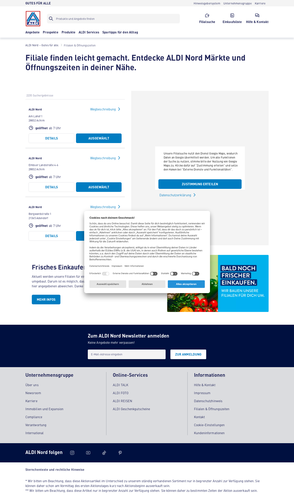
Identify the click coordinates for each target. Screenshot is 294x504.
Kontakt (199, 417)
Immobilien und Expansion (44, 409)
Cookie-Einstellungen (209, 425)
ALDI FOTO (120, 393)
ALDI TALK (120, 385)
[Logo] (33, 19)
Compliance (33, 417)
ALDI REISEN (122, 401)
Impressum (202, 393)
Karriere (31, 401)
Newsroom (33, 393)
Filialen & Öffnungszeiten (212, 409)
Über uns (32, 385)
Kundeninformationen (209, 433)
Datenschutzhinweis (208, 401)
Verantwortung (35, 425)
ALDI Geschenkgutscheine (131, 409)
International (34, 433)
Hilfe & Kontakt (204, 385)
